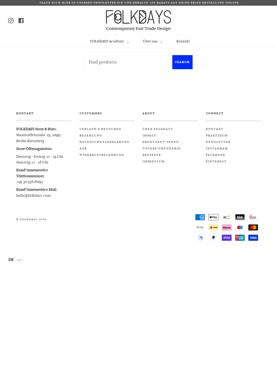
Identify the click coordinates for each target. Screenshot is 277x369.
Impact (150, 135)
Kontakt (183, 41)
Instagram (217, 148)
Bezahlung (91, 135)
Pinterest (216, 161)
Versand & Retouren (100, 129)
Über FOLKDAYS (158, 129)
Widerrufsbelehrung (102, 155)
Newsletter (218, 142)
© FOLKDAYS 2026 (31, 219)
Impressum (154, 161)
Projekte (152, 155)
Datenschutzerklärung (105, 142)
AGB (83, 148)
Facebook (215, 155)
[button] (15, 260)
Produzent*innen (161, 142)
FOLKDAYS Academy (107, 41)
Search (182, 62)
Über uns (151, 41)
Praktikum (217, 135)
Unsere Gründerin (162, 148)
